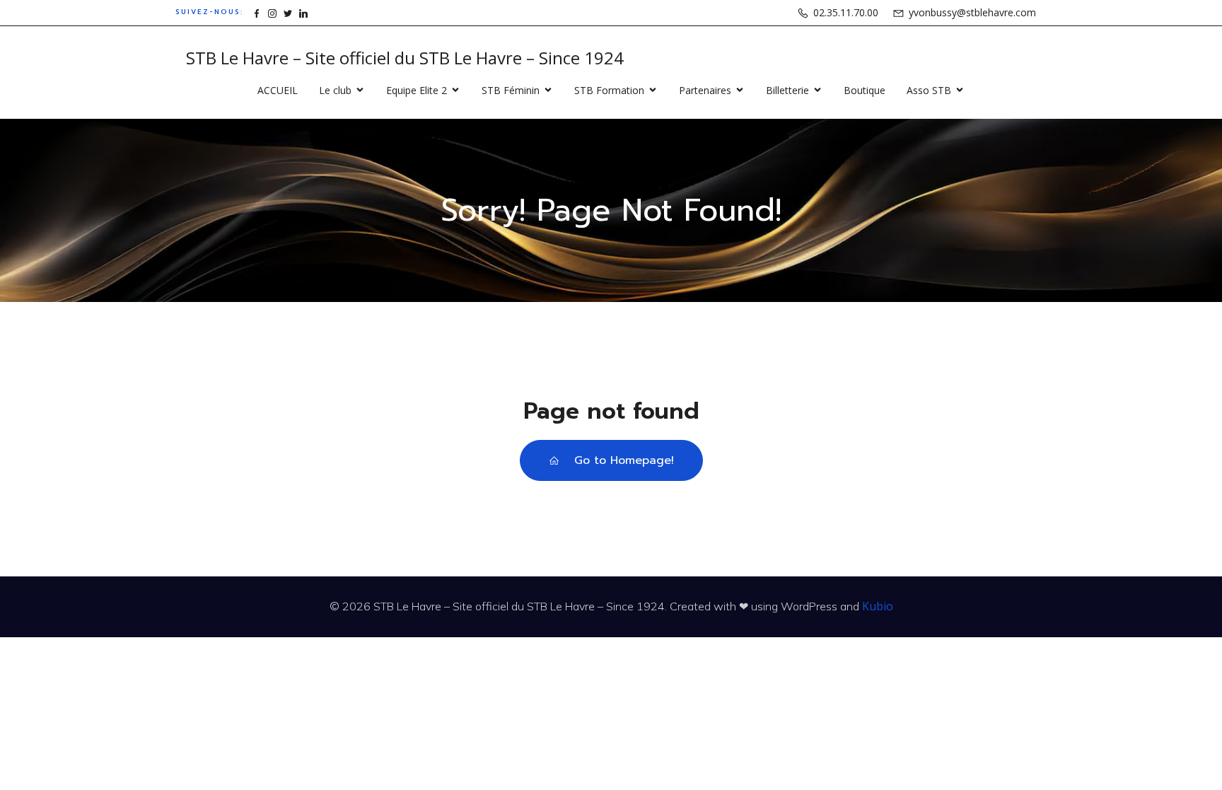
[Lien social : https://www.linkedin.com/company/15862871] (303, 12)
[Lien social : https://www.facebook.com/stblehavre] (256, 12)
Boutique (864, 90)
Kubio (877, 606)
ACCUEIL (277, 90)
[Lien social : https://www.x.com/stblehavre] (288, 12)
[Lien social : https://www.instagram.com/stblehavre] (272, 12)
